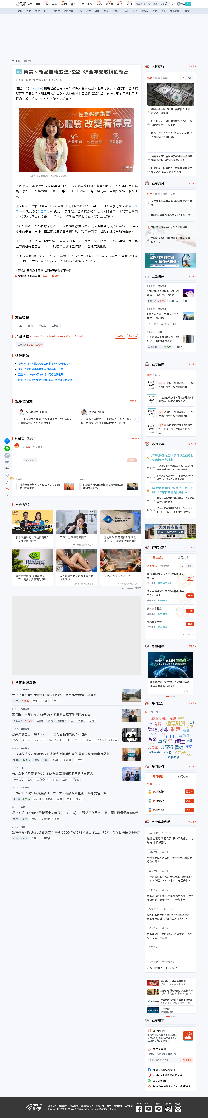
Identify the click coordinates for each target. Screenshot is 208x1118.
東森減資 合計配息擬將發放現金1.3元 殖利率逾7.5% (103, 486)
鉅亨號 (120, 4)
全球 (89, 4)
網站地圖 (118, 1105)
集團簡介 (63, 1105)
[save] (7, 482)
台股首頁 (120, 336)
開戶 (190, 578)
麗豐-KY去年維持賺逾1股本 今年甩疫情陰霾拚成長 (45, 380)
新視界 (144, 10)
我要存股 (132, 336)
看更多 (133, 401)
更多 (190, 77)
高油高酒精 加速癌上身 (117, 575)
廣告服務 (74, 1105)
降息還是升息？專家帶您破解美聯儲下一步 (45, 270)
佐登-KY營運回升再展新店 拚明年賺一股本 (41, 369)
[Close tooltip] (32, 489)
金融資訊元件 (87, 1105)
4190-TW (35, 88)
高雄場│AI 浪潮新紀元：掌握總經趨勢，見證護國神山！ (176, 414)
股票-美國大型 (164, 583)
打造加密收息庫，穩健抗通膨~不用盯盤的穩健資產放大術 (176, 399)
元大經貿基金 (154, 621)
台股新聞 (28, 60)
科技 (46, 10)
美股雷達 (162, 286)
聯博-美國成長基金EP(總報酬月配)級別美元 (165, 576)
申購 (190, 595)
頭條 (20, 10)
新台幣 (42, 211)
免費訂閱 (187, 1060)
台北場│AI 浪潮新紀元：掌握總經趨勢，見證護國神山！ (176, 385)
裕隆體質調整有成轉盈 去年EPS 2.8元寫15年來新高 (40, 486)
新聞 (38, 4)
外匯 (81, 4)
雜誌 (163, 10)
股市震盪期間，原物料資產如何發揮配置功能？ (32, 539)
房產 (126, 10)
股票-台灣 (162, 600)
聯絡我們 (100, 1105)
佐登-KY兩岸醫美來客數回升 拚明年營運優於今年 (44, 363)
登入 (183, 3)
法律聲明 (129, 1105)
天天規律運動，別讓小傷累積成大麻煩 (76, 577)
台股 (46, 4)
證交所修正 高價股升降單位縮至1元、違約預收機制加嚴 (120, 539)
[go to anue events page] (173, 4)
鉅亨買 (109, 4)
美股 (54, 4)
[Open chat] (7, 490)
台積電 (159, 801)
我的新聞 (174, 10)
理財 (135, 10)
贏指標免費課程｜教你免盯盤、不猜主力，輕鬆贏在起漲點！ (175, 428)
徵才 (109, 1105)
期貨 (106, 10)
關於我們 (52, 1105)
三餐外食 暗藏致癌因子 (73, 537)
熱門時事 (68, 10)
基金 (73, 4)
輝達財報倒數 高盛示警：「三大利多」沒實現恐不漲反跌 (32, 577)
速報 (79, 10)
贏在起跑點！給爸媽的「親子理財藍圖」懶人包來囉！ (59, 336)
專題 (155, 10)
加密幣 (99, 4)
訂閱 (129, 4)
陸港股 (63, 4)
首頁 (30, 4)
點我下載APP (51, 276)
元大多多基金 (154, 608)
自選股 (187, 10)
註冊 (188, 3)
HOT (161, 383)
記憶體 (159, 792)
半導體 (159, 810)
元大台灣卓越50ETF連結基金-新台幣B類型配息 (165, 593)
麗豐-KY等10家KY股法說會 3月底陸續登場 (40, 374)
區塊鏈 (116, 10)
